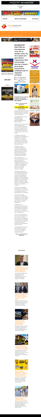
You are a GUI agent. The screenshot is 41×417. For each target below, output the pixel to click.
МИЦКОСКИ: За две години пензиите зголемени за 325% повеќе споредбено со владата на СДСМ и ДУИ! (21, 297)
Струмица (16, 82)
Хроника (3, 35)
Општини (9, 32)
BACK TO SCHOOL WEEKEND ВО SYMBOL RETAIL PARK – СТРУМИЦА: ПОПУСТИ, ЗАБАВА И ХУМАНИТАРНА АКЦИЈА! (21, 374)
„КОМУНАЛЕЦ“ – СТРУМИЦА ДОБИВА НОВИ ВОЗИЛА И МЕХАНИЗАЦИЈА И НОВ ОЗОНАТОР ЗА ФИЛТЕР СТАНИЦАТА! (21, 269)
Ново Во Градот (24, 32)
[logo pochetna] (11, 26)
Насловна (3, 32)
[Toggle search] (26, 35)
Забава (8, 35)
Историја (21, 35)
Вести (16, 32)
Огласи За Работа (33, 32)
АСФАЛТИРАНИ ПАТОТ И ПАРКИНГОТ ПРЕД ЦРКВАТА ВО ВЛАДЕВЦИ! (21, 399)
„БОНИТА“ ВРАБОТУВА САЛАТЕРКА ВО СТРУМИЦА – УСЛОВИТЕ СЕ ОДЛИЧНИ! (21, 347)
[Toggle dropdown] (18, 32)
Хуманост (15, 35)
